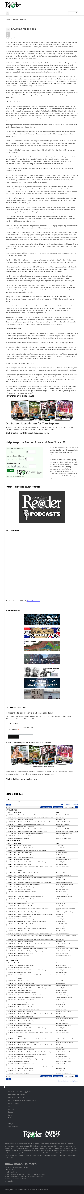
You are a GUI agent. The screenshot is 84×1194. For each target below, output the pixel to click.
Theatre (10, 1112)
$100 (18, 452)
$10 (17, 459)
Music (9, 1115)
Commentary (11, 1109)
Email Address (13, 730)
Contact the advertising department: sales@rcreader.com (25, 1174)
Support (10, 470)
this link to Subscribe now (24, 779)
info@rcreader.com (11, 1172)
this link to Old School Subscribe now (29, 433)
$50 (13, 452)
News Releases (12, 1127)
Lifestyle (10, 1124)
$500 (19, 466)
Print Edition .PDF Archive (16, 1095)
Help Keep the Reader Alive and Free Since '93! (36, 442)
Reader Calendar (13, 1103)
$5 (12, 459)
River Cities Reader (33, 601)
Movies (9, 1118)
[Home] (13, 5)
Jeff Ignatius (12, 38)
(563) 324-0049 (10, 1170)
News (9, 1106)
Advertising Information (15, 1097)
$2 (8, 459)
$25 (9, 452)
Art (8, 1121)
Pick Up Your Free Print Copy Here (19, 1092)
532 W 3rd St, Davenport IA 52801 (16, 1167)
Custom (24, 452)
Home (8, 20)
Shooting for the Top (23, 29)
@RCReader (9, 1181)
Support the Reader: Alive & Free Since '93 (21, 1100)
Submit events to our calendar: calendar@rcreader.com (24, 1177)
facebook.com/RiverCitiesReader (16, 1179)
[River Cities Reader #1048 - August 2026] (42, 565)
